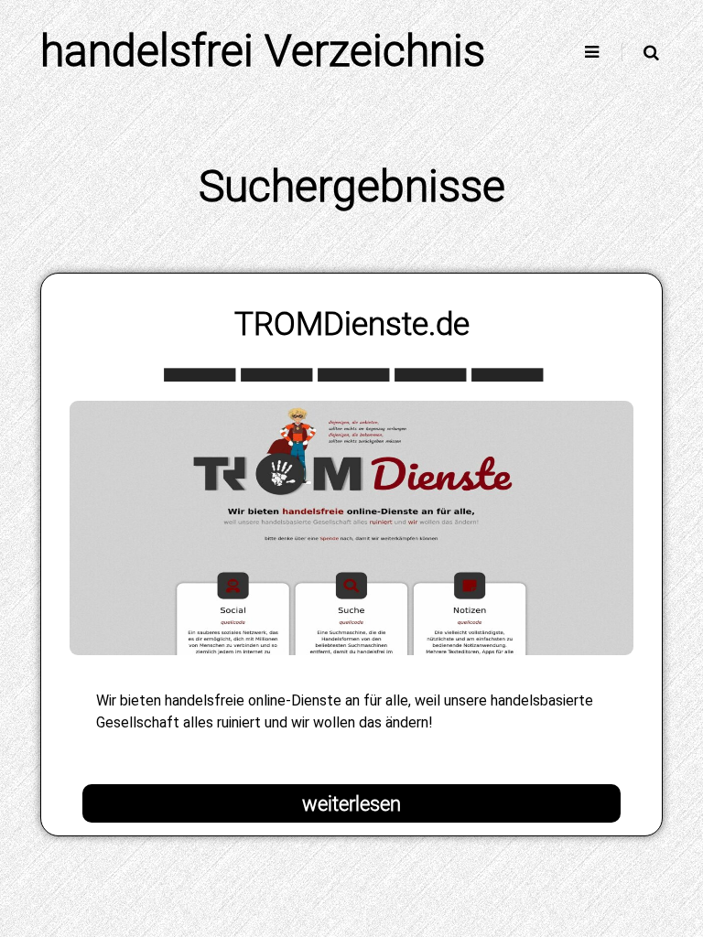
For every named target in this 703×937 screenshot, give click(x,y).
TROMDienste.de (352, 324)
